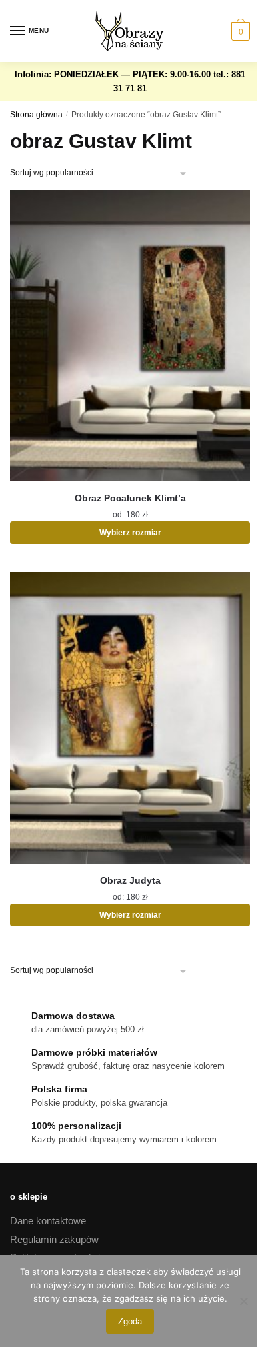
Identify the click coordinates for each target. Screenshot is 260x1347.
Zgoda (130, 1321)
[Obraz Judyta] (130, 718)
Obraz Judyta (130, 880)
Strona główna (36, 114)
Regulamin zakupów (54, 1239)
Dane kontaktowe (48, 1220)
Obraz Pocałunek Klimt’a (130, 498)
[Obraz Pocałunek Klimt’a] (130, 335)
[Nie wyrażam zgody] (243, 1301)
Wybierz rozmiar (130, 532)
